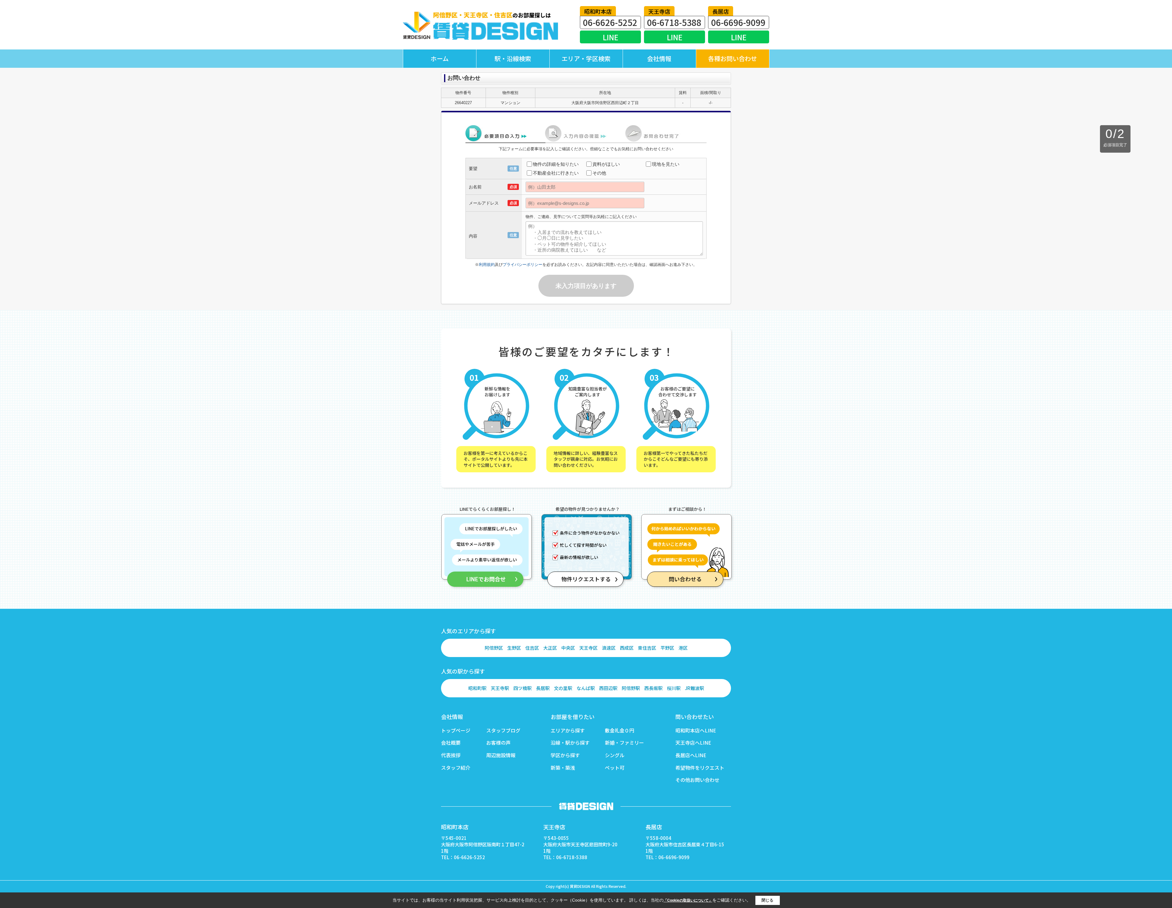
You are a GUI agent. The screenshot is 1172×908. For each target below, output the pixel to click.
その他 (599, 173)
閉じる (767, 900)
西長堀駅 (653, 688)
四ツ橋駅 (522, 688)
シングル (614, 755)
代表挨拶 (451, 755)
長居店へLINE (690, 755)
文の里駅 (563, 688)
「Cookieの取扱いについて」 (688, 900)
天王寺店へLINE (693, 742)
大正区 (550, 648)
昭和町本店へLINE (695, 730)
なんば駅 (586, 688)
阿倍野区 (494, 648)
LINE (610, 37)
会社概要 (451, 742)
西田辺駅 (608, 688)
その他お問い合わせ (697, 779)
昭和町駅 (477, 688)
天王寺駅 (500, 688)
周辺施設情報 (500, 755)
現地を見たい (665, 164)
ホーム (440, 58)
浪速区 (609, 648)
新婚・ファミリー (624, 742)
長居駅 (543, 688)
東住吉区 (647, 648)
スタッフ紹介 (455, 767)
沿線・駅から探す (570, 742)
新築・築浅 (563, 767)
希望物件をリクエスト (699, 767)
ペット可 (614, 767)
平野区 (667, 648)
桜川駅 (674, 688)
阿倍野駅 (631, 688)
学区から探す (565, 755)
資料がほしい (606, 164)
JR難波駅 (694, 688)
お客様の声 (498, 742)
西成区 (627, 648)
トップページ (455, 730)
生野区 (514, 648)
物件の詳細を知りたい (556, 164)
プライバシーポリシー (522, 264)
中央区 (568, 648)
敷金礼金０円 (619, 730)
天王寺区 (588, 648)
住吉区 (532, 648)
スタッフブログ (503, 730)
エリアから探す (568, 730)
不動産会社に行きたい (556, 173)
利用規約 (487, 264)
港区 (683, 648)
